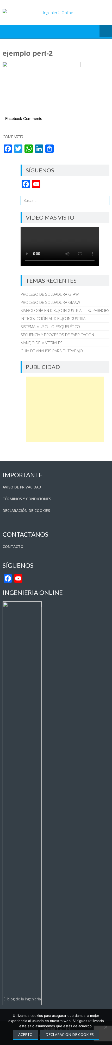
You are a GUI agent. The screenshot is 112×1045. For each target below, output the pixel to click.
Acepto (25, 1034)
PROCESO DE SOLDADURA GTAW (50, 294)
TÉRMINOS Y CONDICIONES (27, 498)
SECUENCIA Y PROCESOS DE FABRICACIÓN (57, 334)
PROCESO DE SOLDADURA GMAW (50, 302)
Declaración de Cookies (70, 1034)
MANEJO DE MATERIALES (42, 342)
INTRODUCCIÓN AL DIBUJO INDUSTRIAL (54, 318)
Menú (105, 31)
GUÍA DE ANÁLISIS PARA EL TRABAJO (52, 350)
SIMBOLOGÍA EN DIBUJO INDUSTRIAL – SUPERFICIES (65, 310)
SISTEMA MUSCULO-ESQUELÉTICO (50, 326)
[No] (105, 1027)
